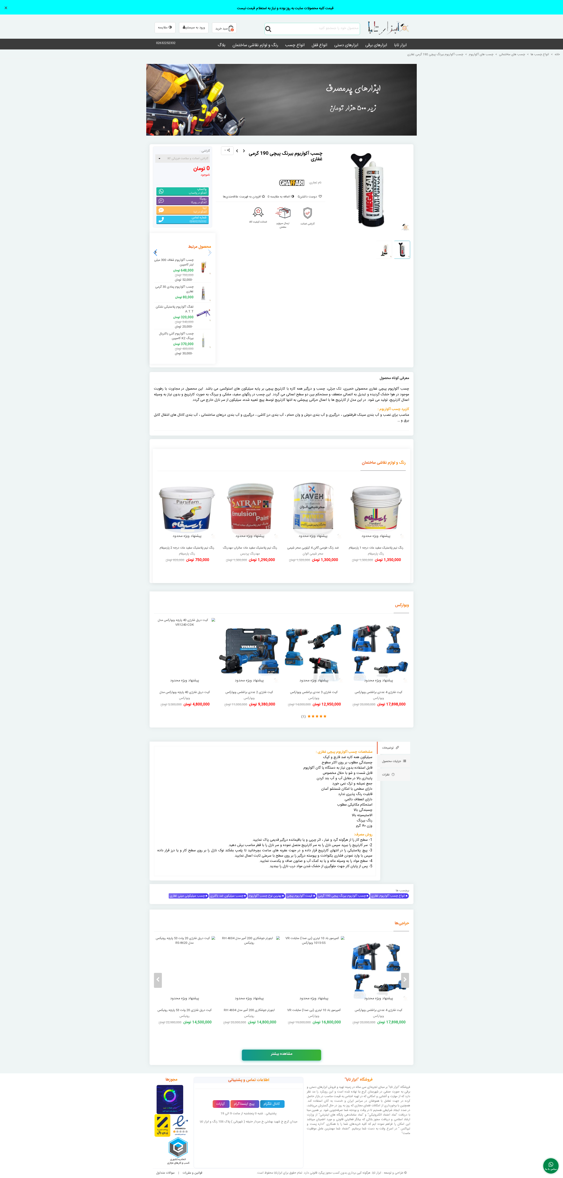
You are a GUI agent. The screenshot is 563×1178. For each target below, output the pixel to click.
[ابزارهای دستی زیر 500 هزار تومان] (281, 99)
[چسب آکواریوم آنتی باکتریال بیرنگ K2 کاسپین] (203, 340)
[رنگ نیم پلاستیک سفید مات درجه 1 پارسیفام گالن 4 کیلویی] (376, 509)
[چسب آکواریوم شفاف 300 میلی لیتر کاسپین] (203, 266)
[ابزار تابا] (386, 29)
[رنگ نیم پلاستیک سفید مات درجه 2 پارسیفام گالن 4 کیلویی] (187, 509)
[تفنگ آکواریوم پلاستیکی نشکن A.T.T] (203, 313)
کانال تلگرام (272, 1104)
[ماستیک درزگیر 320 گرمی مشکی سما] (244, 151)
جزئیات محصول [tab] (391, 761)
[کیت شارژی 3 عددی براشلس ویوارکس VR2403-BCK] (313, 653)
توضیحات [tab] (388, 748)
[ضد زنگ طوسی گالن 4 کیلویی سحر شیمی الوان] (313, 509)
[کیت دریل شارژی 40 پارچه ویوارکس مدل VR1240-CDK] (184, 653)
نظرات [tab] (385, 774)
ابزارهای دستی (346, 45)
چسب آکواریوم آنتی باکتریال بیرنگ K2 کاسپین (176, 336)
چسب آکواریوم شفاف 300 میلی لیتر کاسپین (174, 262)
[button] (155, 252)
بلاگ (221, 45)
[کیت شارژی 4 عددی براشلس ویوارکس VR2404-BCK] (378, 653)
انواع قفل (319, 45)
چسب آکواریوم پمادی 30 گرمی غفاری (174, 289)
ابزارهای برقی (376, 45)
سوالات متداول (165, 1173)
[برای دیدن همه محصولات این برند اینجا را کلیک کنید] (292, 182)
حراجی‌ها (402, 923)
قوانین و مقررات (192, 1173)
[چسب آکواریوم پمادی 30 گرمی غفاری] (237, 151)
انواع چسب (295, 45)
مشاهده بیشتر (281, 1054)
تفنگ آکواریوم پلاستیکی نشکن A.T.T (175, 309)
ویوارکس (402, 605)
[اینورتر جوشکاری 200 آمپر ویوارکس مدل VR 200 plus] (249, 971)
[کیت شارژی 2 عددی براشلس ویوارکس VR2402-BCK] (249, 653)
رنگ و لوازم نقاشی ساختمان (255, 45)
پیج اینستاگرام (244, 1104)
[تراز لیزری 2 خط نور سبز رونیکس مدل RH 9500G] (313, 971)
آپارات (220, 1104)
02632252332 (165, 43)
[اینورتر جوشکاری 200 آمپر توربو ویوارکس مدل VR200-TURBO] (184, 971)
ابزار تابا (400, 45)
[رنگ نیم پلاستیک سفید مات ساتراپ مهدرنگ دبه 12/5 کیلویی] (250, 509)
